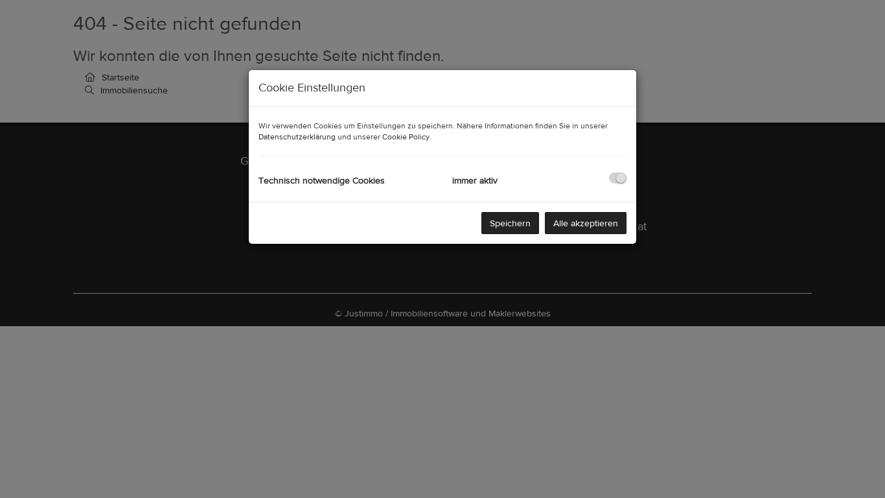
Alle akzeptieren (585, 223)
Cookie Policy (406, 136)
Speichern (510, 223)
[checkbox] (617, 178)
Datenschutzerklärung (297, 136)
